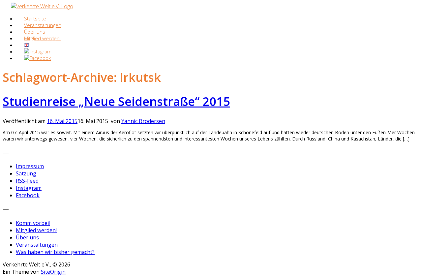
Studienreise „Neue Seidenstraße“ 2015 (116, 101)
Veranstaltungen (37, 244)
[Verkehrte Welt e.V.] (42, 6)
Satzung (26, 173)
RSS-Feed (27, 180)
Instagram (29, 188)
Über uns (27, 237)
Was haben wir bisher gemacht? (55, 252)
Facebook (28, 195)
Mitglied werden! (42, 38)
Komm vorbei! (33, 223)
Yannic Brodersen (143, 121)
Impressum (30, 166)
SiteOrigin (53, 271)
